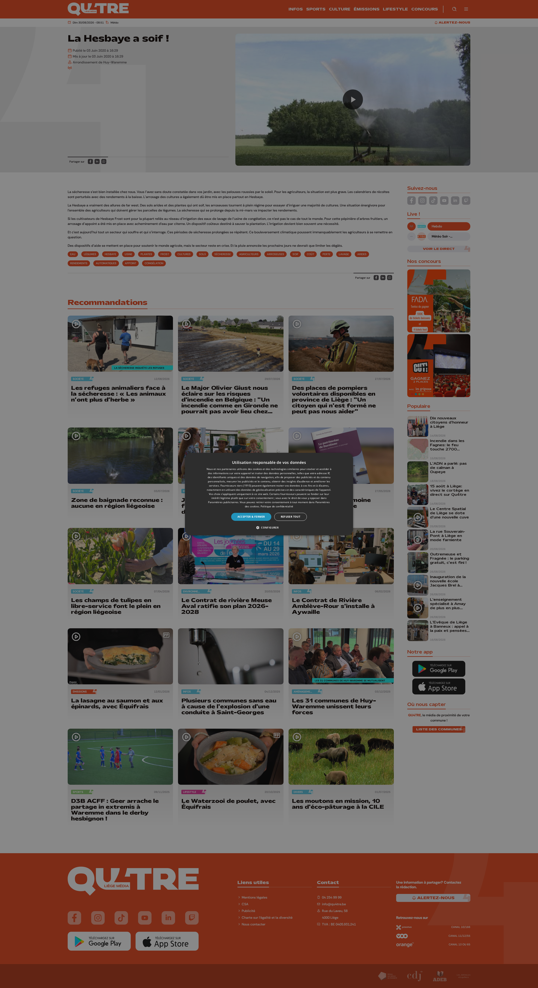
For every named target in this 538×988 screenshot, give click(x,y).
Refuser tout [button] (291, 516)
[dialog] (269, 494)
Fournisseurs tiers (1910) (235, 485)
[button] (269, 527)
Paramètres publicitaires (223, 502)
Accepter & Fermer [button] (251, 516)
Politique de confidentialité (277, 506)
